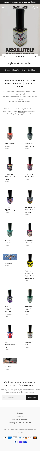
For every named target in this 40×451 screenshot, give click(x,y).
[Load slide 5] (23, 56)
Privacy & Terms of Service (20, 423)
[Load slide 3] (20, 56)
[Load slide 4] (21, 56)
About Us (15, 70)
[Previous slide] (4, 56)
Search (20, 413)
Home (7, 70)
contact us (21, 111)
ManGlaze (14, 430)
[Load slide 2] (18, 56)
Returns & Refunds (20, 419)
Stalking (31, 70)
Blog (23, 70)
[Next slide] (35, 56)
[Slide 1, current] (16, 56)
